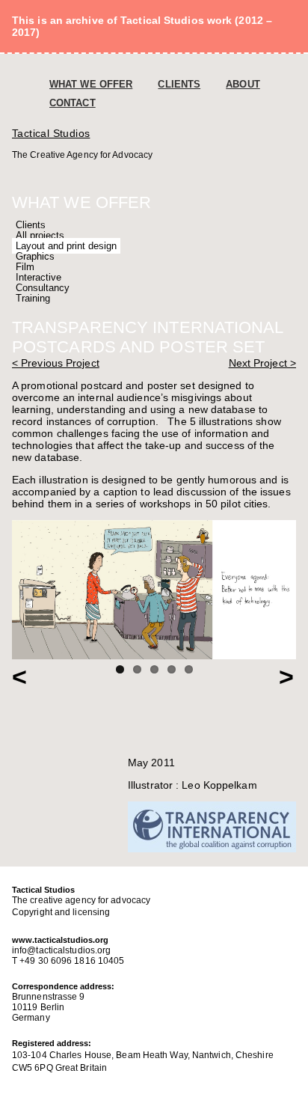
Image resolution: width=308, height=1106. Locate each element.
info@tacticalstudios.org (61, 950)
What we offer (90, 84)
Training (33, 298)
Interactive (38, 277)
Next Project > (262, 363)
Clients (179, 84)
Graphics (35, 256)
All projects (40, 235)
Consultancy (43, 287)
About (243, 84)
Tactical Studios (51, 133)
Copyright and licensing (61, 912)
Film (25, 266)
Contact (72, 103)
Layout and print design (66, 245)
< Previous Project (55, 363)
